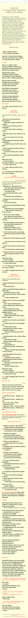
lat (3, 1)
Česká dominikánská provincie (20, 616)
